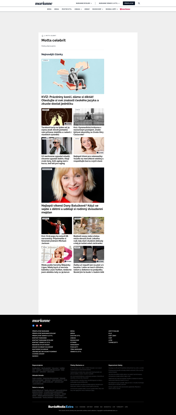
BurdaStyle (107, 407)
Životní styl (67, 9)
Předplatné (128, 3)
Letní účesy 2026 (58, 381)
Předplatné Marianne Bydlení (44, 333)
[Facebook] (33, 326)
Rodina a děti (111, 9)
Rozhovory (96, 9)
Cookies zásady (38, 354)
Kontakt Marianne (39, 338)
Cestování (38, 369)
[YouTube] (41, 326)
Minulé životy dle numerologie (50, 378)
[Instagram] (37, 326)
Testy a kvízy (55, 368)
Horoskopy (74, 344)
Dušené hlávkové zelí (37, 390)
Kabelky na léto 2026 (47, 381)
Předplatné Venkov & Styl (42, 335)
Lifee (110, 340)
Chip (110, 338)
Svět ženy (112, 335)
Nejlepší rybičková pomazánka (45, 395)
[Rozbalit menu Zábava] (81, 9)
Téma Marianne (76, 349)
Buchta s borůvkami (48, 397)
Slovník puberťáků (46, 368)
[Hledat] (139, 3)
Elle (110, 333)
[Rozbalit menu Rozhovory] (102, 9)
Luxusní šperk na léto (38, 383)
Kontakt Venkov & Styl (41, 342)
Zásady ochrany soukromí (42, 347)
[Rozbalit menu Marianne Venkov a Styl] (118, 3)
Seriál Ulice (48, 380)
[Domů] (45, 3)
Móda (49, 9)
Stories (73, 342)
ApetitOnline (114, 331)
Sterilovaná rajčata (37, 393)
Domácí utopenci (59, 395)
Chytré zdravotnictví (57, 380)
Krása (56, 9)
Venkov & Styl (75, 351)
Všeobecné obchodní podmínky (44, 351)
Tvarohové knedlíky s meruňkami (52, 393)
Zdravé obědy (50, 371)
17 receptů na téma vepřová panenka (53, 392)
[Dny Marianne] (125, 9)
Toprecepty (113, 342)
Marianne (82, 407)
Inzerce (35, 356)
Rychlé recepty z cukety (61, 397)
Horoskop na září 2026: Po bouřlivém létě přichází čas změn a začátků (126, 368)
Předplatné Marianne (40, 331)
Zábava (77, 9)
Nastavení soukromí (40, 349)
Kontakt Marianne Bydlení (42, 340)
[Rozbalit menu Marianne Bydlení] (91, 3)
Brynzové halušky (37, 397)
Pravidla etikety (36, 368)
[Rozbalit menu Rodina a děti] (117, 9)
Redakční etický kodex (41, 344)
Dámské (96, 407)
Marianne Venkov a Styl (108, 3)
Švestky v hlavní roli (49, 390)
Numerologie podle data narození (51, 369)
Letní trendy (43, 371)
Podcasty (74, 347)
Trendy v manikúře (37, 378)
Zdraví (87, 9)
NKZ (101, 407)
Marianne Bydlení (83, 3)
